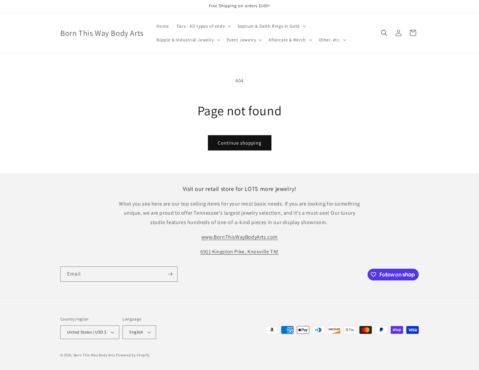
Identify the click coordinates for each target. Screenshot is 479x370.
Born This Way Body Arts (94, 355)
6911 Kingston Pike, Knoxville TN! (239, 251)
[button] (203, 26)
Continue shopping (240, 143)
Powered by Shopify (133, 355)
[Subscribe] (170, 274)
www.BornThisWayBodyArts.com (239, 237)
